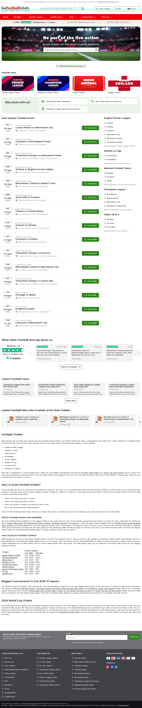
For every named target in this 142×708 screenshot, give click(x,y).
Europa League (8, 567)
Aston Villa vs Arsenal (27, 197)
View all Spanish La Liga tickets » (117, 163)
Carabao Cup (7, 574)
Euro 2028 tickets (92, 473)
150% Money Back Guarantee (108, 2)
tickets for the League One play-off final (74, 591)
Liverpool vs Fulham (26, 239)
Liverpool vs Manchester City (31, 322)
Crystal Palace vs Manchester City (34, 127)
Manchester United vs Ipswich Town (35, 183)
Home (5, 17)
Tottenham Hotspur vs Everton (32, 253)
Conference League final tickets (100, 588)
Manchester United (114, 138)
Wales (109, 181)
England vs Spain (25, 309)
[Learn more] (85, 66)
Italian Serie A (7, 560)
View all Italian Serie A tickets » (116, 231)
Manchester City (113, 134)
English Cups (56, 17)
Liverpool (110, 131)
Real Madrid (111, 159)
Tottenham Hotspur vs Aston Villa (34, 281)
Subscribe (134, 637)
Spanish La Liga (8, 562)
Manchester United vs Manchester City (37, 267)
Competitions (88, 17)
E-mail (68, 633)
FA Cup (5, 571)
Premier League (36, 17)
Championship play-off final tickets (43, 591)
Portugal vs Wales (25, 295)
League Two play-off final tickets (108, 591)
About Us (105, 17)
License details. (123, 705)
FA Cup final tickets (27, 588)
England (110, 173)
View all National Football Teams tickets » (120, 185)
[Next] (137, 353)
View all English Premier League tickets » (120, 146)
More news (71, 401)
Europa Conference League (13, 569)
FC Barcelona (112, 156)
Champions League (9, 564)
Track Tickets (104, 9)
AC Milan (110, 219)
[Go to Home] (15, 8)
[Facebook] (112, 667)
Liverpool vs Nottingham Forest (33, 141)
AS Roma (110, 223)
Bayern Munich (112, 198)
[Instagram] (107, 667)
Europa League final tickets (73, 588)
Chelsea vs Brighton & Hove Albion (34, 169)
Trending (17, 17)
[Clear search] (82, 9)
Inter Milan (111, 227)
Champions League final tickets (48, 588)
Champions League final (116, 206)
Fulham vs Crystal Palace (29, 211)
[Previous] (30, 353)
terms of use (32, 703)
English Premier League (11, 555)
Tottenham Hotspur (114, 142)
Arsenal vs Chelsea (25, 225)
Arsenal (110, 123)
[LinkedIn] (116, 667)
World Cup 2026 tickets (113, 473)
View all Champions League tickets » (118, 210)
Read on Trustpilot (69, 367)
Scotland (110, 177)
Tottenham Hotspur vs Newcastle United (38, 155)
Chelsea (110, 127)
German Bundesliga (9, 558)
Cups (71, 17)
